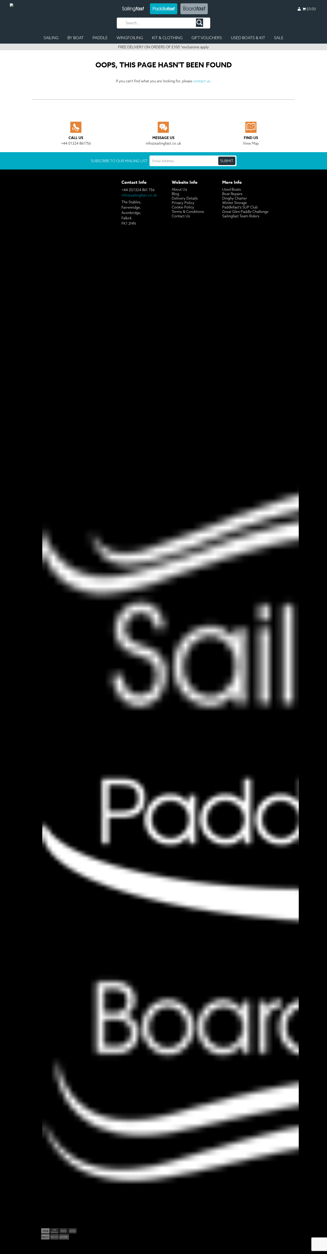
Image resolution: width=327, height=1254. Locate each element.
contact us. (202, 81)
